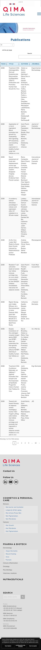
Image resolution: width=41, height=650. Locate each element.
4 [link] (25, 443)
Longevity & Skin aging (13, 510)
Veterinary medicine (10, 573)
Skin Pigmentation (12, 516)
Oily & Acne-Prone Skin (13, 513)
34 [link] (35, 443)
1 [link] (14, 443)
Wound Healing (11, 554)
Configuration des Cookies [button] (20, 646)
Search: (30, 53)
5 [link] (28, 443)
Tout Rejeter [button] (8, 646)
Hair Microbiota (11, 528)
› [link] (39, 443)
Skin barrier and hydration (14, 507)
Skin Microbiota (11, 519)
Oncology (6, 566)
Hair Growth (10, 525)
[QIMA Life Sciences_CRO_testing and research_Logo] (13, 15)
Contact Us (9, 471)
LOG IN (20, 2)
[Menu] (38, 14)
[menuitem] (38, 14)
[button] (6, 64)
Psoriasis (8, 560)
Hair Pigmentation (12, 531)
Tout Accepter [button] (33, 646)
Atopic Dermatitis (11, 551)
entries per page (7, 50)
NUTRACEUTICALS (13, 579)
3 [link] (21, 443)
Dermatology (7, 548)
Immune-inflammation (10, 563)
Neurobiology (7, 570)
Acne (7, 557)
